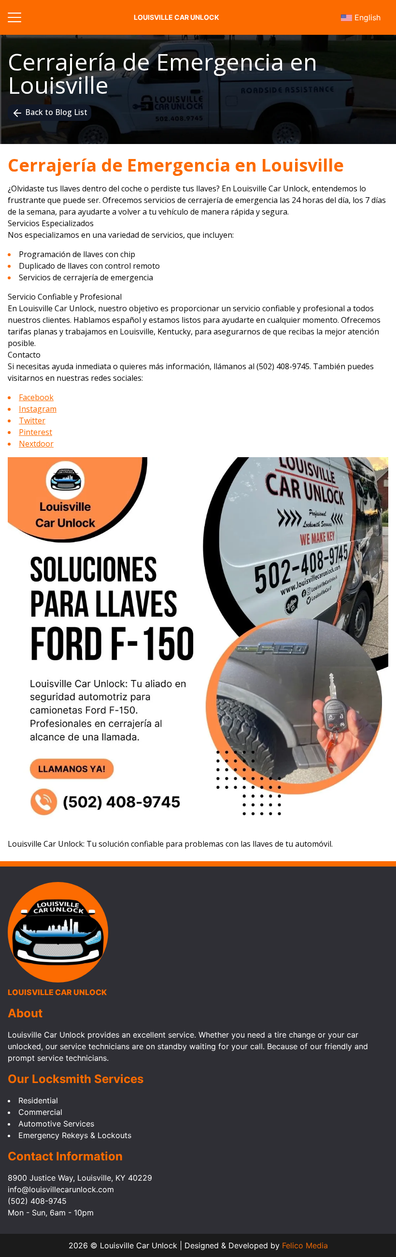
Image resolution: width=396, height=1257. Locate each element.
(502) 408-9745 (283, 366)
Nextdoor (36, 443)
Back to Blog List (56, 112)
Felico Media (305, 1245)
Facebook (36, 397)
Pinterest (35, 432)
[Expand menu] (14, 17)
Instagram (38, 409)
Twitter (32, 420)
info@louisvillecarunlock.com (61, 1189)
